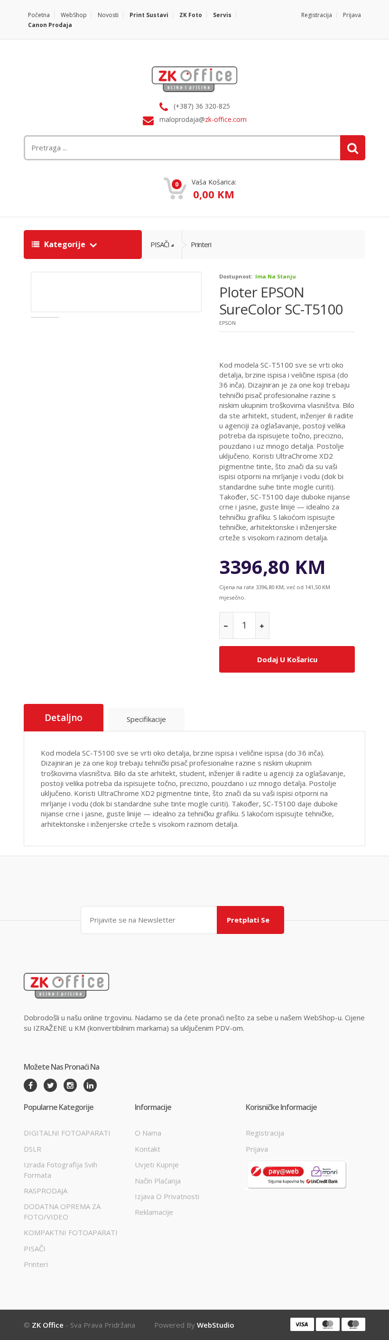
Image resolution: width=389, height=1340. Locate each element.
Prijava (352, 14)
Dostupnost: (235, 276)
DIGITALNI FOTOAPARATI (67, 1132)
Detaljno (64, 718)
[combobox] (135, 148)
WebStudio (215, 1325)
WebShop (74, 14)
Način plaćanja (158, 1180)
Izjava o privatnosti (167, 1196)
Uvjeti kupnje (157, 1164)
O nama (148, 1132)
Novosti (108, 14)
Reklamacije (154, 1212)
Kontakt (147, 1149)
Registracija (316, 14)
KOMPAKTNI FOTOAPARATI (71, 1232)
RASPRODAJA (45, 1190)
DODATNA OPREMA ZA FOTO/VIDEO (62, 1211)
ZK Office (48, 1325)
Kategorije (64, 244)
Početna (39, 14)
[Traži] (352, 147)
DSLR (32, 1149)
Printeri (201, 244)
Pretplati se (248, 919)
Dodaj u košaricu (287, 659)
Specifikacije (146, 719)
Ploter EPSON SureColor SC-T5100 (281, 300)
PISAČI (159, 244)
